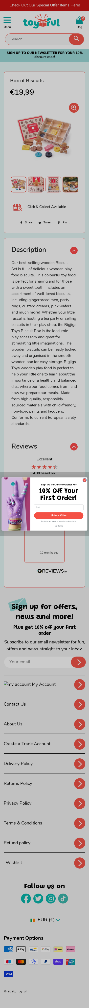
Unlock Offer (59, 515)
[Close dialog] (85, 480)
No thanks (59, 525)
